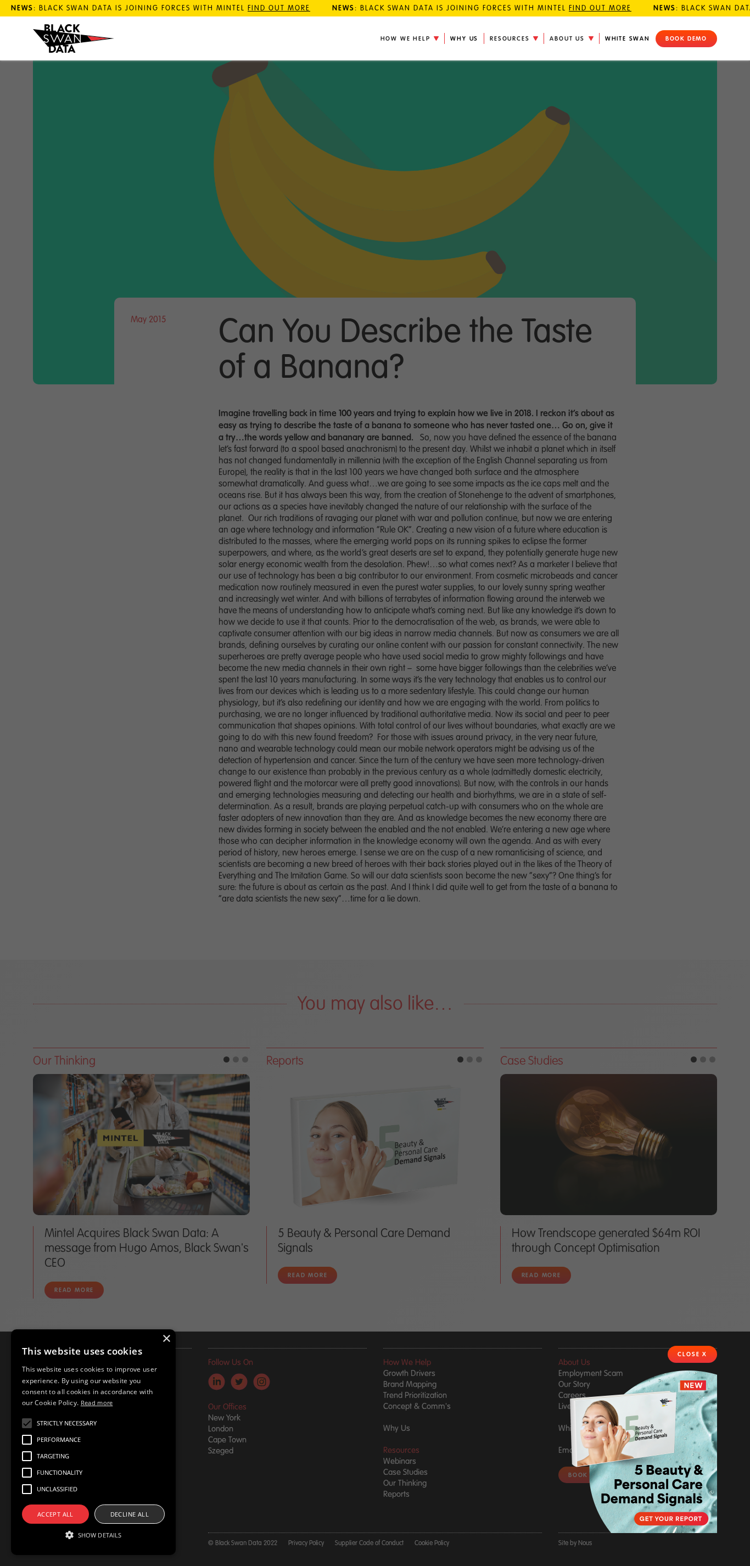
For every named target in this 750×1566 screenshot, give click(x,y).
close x (692, 1354)
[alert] (93, 1442)
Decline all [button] (129, 1514)
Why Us (464, 38)
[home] (73, 38)
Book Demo (686, 38)
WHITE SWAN (627, 38)
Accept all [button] (55, 1514)
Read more (97, 1403)
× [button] (166, 1339)
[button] (410, 38)
